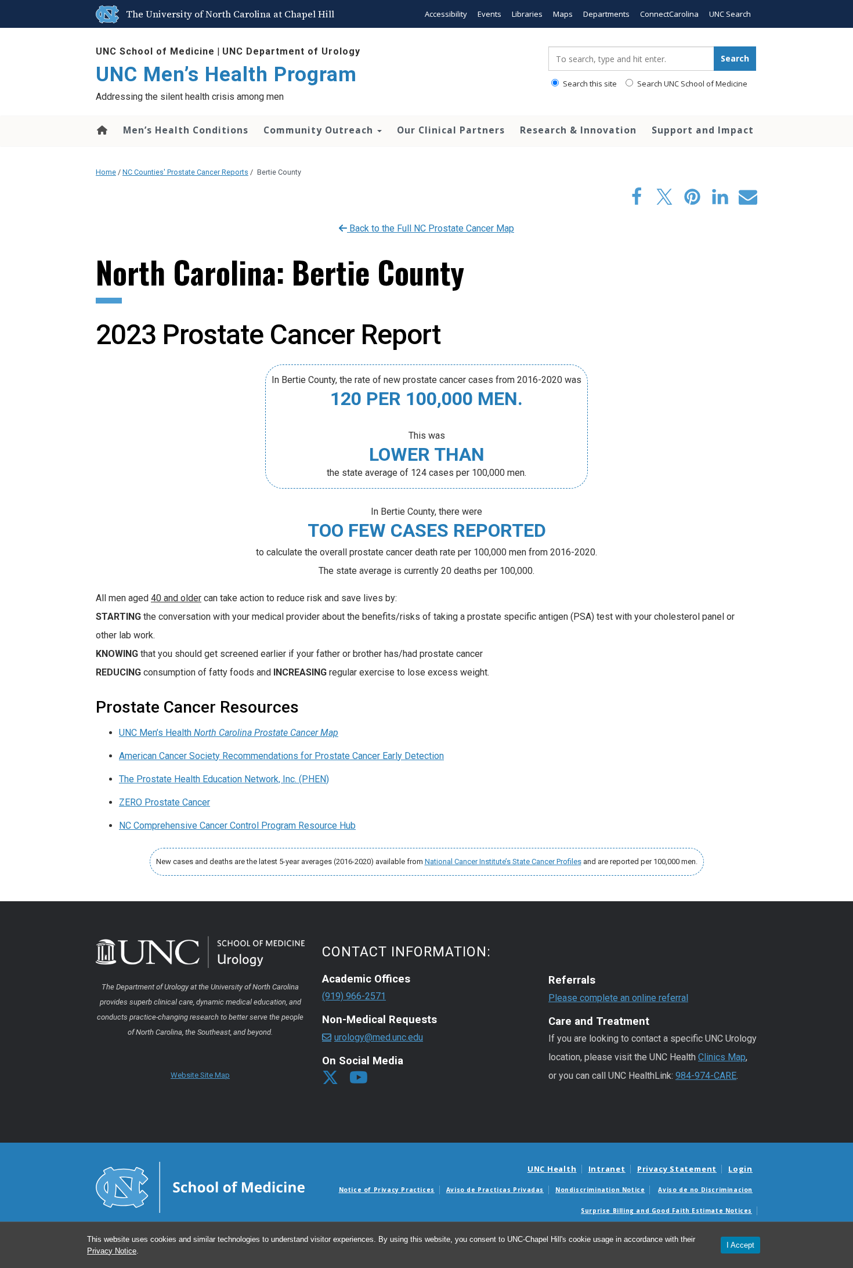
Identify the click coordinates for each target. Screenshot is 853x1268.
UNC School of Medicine (155, 51)
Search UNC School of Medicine (691, 83)
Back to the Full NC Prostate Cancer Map (430, 228)
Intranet (607, 1169)
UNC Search (730, 14)
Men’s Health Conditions (185, 130)
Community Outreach (319, 130)
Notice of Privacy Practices (387, 1190)
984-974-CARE (705, 1075)
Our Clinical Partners (451, 130)
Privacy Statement (677, 1169)
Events (489, 14)
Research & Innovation (578, 130)
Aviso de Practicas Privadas (495, 1190)
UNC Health (552, 1169)
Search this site (589, 83)
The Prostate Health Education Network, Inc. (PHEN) (224, 779)
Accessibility (446, 14)
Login (740, 1169)
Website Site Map (200, 1075)
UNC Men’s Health (228, 732)
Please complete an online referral (618, 997)
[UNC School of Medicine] (200, 1186)
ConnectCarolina (669, 14)
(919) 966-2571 (354, 996)
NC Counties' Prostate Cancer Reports (185, 172)
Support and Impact (703, 130)
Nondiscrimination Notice (600, 1190)
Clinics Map (722, 1057)
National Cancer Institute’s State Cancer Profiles (503, 861)
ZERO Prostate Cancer (164, 802)
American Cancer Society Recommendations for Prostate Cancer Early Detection (281, 755)
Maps (563, 14)
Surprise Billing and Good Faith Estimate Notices (666, 1210)
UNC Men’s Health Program (226, 74)
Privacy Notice (111, 1251)
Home (101, 130)
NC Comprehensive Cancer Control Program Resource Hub (237, 825)
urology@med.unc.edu (378, 1037)
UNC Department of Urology (291, 51)
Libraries (527, 14)
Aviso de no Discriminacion (705, 1190)
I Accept (740, 1245)
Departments (606, 14)
